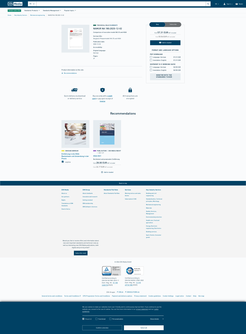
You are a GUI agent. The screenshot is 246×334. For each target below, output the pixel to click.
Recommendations (70, 73)
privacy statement (142, 309)
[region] (123, 314)
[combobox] (124, 3)
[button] (227, 4)
